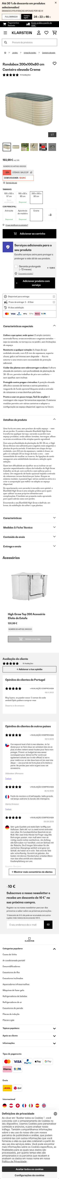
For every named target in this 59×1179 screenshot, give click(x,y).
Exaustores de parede (13, 1008)
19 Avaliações (25, 75)
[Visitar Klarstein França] (24, 1106)
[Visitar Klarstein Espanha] (37, 1106)
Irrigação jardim (30, 53)
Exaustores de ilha (11, 972)
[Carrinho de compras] (54, 33)
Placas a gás (8, 1020)
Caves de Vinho (10, 954)
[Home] (8, 53)
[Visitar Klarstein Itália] (31, 1106)
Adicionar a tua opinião (30, 669)
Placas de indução (11, 1014)
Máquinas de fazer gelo (13, 990)
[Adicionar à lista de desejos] (54, 63)
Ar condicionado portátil (14, 960)
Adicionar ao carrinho (32, 233)
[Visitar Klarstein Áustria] (11, 1106)
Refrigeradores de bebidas (15, 996)
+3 (50, 215)
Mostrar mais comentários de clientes (33, 872)
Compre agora (27, 17)
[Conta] (38, 32)
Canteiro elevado (48, 53)
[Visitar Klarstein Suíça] (18, 1106)
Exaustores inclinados (13, 978)
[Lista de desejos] (46, 33)
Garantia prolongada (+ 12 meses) (30, 268)
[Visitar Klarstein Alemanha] (5, 1106)
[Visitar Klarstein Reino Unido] (44, 1106)
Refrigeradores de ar (12, 1002)
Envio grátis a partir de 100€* (41, 24)
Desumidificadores (11, 966)
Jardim (15, 53)
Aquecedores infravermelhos (16, 984)
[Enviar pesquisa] (5, 42)
